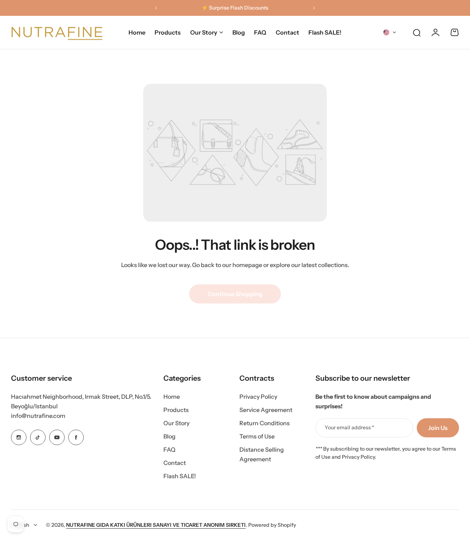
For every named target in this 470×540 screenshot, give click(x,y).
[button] (156, 8)
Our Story (203, 32)
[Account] (435, 32)
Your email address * (349, 427)
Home (171, 396)
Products (176, 409)
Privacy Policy (258, 396)
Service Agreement (265, 409)
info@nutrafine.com (38, 415)
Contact (174, 462)
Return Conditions (264, 423)
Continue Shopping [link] (235, 294)
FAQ (169, 449)
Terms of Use (257, 436)
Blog (169, 436)
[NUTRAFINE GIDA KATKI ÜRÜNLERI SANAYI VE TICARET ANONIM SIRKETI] (57, 32)
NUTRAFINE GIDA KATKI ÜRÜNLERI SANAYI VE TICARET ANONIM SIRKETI (156, 525)
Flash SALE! (179, 476)
